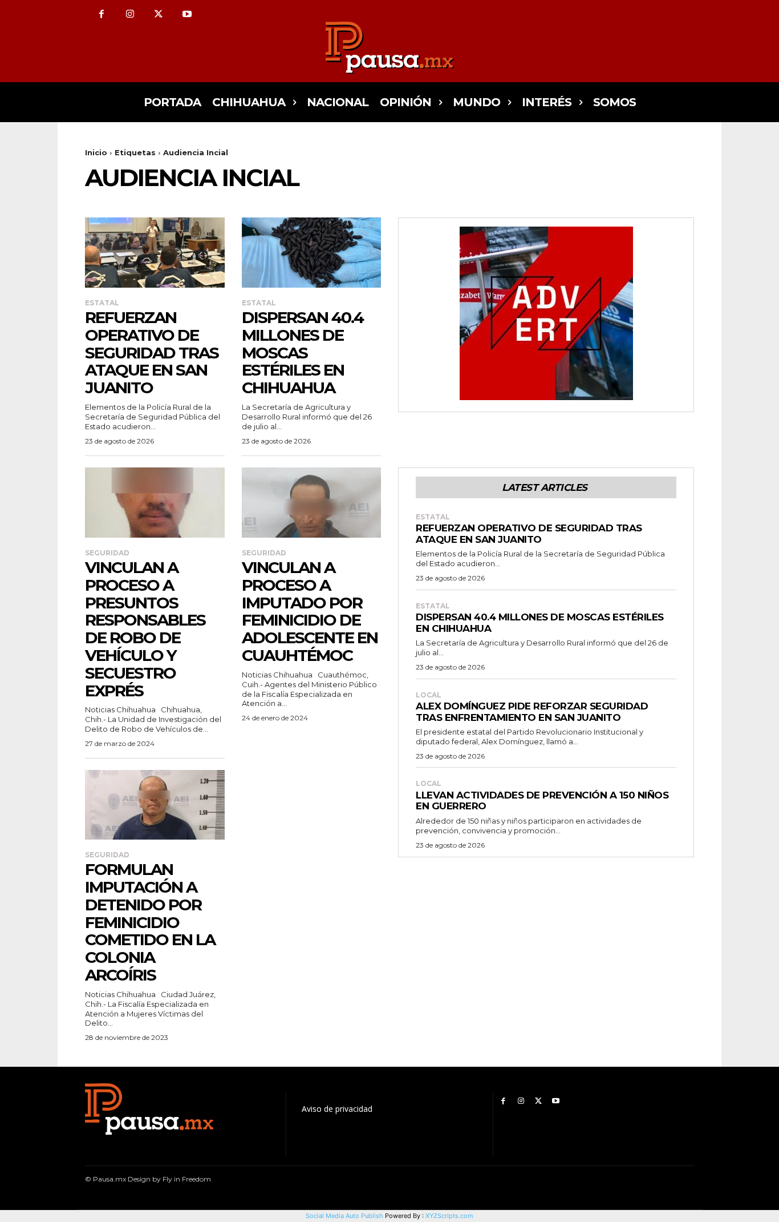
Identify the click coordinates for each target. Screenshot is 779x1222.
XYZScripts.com (449, 1216)
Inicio (96, 152)
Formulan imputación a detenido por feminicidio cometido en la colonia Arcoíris (150, 922)
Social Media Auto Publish (344, 1216)
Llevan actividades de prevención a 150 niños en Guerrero (542, 800)
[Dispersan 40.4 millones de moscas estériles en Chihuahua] (312, 252)
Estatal (102, 303)
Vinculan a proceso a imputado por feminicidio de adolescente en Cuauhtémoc (310, 611)
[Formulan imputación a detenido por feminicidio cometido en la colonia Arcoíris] (155, 805)
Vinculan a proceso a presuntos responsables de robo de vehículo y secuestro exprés (145, 629)
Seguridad (107, 553)
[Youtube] (187, 14)
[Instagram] (130, 14)
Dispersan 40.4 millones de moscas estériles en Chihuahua (302, 352)
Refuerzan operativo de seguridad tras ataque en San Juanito (151, 352)
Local (428, 695)
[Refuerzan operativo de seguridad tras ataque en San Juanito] (155, 252)
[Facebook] (101, 14)
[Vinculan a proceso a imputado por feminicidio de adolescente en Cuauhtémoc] (312, 502)
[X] (158, 14)
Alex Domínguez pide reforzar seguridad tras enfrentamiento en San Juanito (532, 711)
